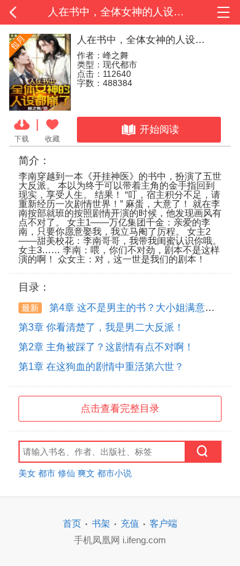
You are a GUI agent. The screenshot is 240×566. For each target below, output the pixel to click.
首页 (72, 523)
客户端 (163, 523)
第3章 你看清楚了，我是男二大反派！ (101, 327)
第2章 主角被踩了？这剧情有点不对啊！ (106, 347)
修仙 (66, 473)
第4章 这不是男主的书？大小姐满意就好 (123, 307)
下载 (21, 139)
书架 (101, 523)
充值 (130, 523)
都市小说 (114, 473)
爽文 (86, 473)
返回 (24, 12)
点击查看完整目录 (120, 408)
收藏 (52, 139)
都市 (46, 473)
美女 (27, 473)
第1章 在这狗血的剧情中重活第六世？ (101, 366)
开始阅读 (159, 129)
